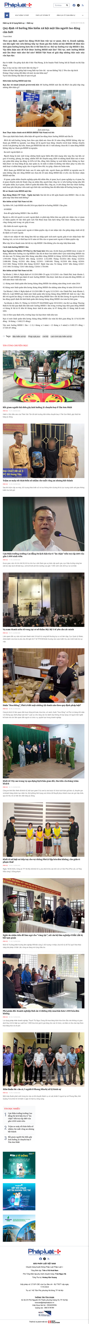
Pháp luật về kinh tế (43, 15)
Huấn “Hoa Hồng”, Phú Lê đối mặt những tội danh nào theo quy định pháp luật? (42, 705)
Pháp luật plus (34, 336)
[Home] (7, 15)
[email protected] (27, 85)
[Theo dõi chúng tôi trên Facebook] (74, 5)
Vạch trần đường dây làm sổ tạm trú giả (19, 75)
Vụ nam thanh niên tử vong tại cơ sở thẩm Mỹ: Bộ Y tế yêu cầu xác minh (38, 629)
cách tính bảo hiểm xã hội (61, 336)
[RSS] (48, 1259)
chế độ (45, 336)
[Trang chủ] (44, 1252)
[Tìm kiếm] (67, 5)
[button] (82, 5)
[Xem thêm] (82, 15)
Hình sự (30, 23)
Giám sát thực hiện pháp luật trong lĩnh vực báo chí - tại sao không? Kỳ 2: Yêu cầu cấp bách (40, 70)
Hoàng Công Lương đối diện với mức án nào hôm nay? (25, 73)
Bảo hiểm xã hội (19, 336)
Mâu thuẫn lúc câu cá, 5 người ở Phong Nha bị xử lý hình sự (32, 1089)
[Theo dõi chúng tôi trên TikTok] (78, 5)
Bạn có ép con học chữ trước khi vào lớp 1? (20, 68)
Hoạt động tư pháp (22, 15)
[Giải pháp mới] (54, 1322)
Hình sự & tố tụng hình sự (66, 15)
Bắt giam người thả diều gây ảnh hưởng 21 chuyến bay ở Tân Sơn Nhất (37, 407)
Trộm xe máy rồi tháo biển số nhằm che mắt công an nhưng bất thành (38, 480)
